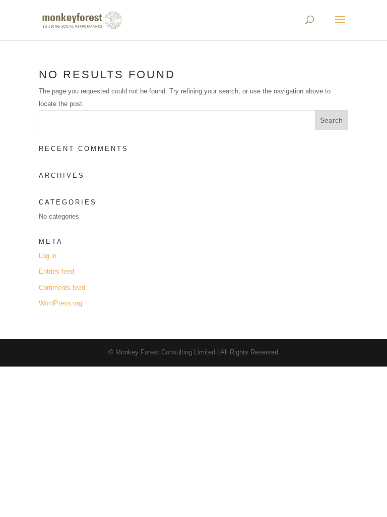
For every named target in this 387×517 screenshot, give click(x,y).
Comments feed (62, 287)
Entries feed (56, 271)
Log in (47, 256)
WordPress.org (60, 303)
